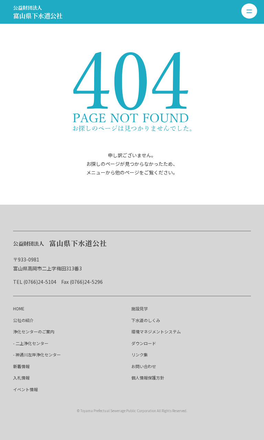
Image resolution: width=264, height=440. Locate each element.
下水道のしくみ (145, 320)
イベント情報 (25, 389)
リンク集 (139, 354)
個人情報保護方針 (147, 377)
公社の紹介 (23, 320)
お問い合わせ (143, 366)
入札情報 (21, 377)
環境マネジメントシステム (156, 331)
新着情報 (21, 366)
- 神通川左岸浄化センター (37, 354)
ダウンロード (143, 343)
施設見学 (139, 308)
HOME (18, 308)
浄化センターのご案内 (33, 331)
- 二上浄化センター (30, 343)
